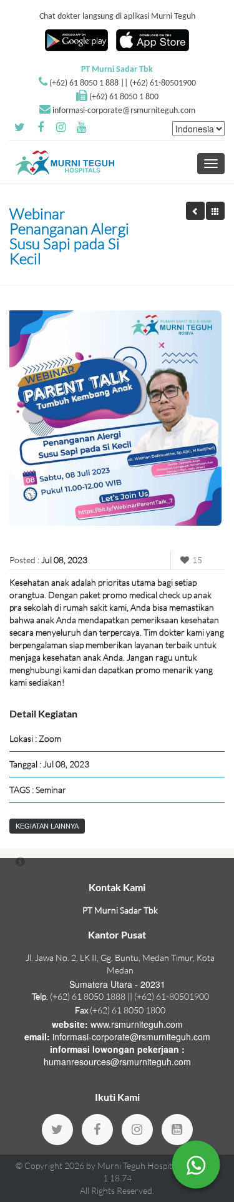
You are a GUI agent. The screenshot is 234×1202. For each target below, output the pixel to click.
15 (197, 559)
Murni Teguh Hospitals (139, 1165)
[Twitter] (57, 1129)
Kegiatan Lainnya (47, 826)
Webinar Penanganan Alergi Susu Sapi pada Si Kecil (69, 236)
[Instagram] (137, 1129)
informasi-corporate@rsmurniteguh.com (123, 111)
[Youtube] (177, 1129)
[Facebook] (97, 1129)
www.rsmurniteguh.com (136, 1024)
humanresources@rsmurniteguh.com (117, 1061)
